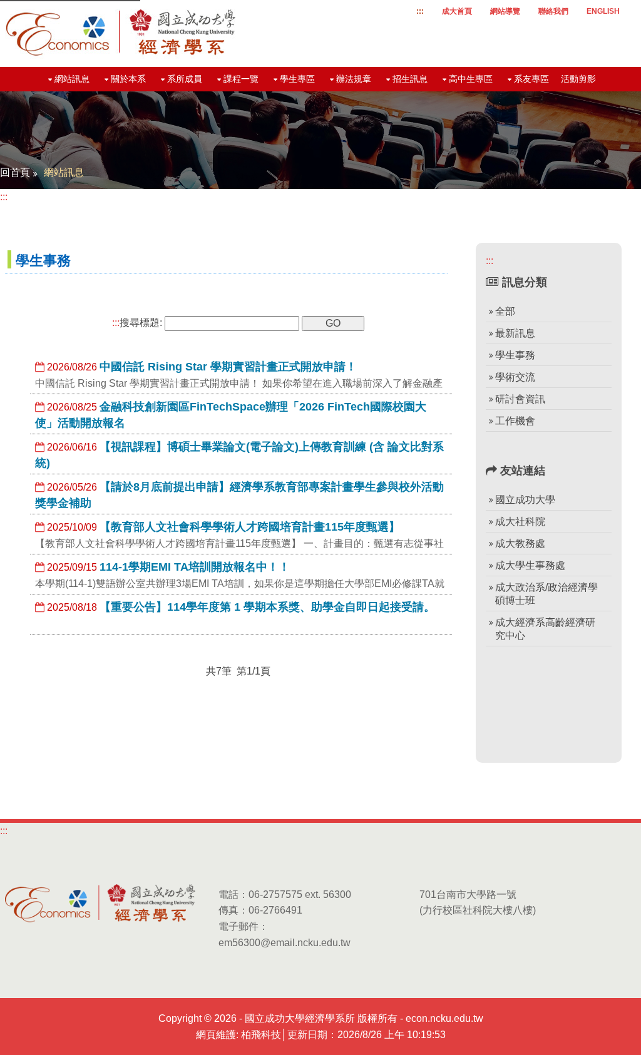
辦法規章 (353, 79)
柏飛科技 (261, 1034)
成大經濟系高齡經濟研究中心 (545, 629)
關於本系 (128, 79)
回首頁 (15, 172)
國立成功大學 (525, 499)
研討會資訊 (520, 399)
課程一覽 (241, 79)
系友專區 (531, 79)
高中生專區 (471, 79)
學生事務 (515, 355)
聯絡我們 (553, 11)
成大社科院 (520, 521)
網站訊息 (72, 79)
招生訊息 (410, 79)
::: (420, 11)
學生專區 (297, 79)
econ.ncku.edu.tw (444, 1018)
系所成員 (184, 79)
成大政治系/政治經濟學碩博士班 (546, 594)
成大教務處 (520, 543)
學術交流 (515, 377)
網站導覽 (505, 11)
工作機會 (515, 420)
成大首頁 (457, 11)
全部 (505, 311)
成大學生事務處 (530, 565)
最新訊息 (515, 333)
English (603, 11)
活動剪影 (578, 79)
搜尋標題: (137, 322)
